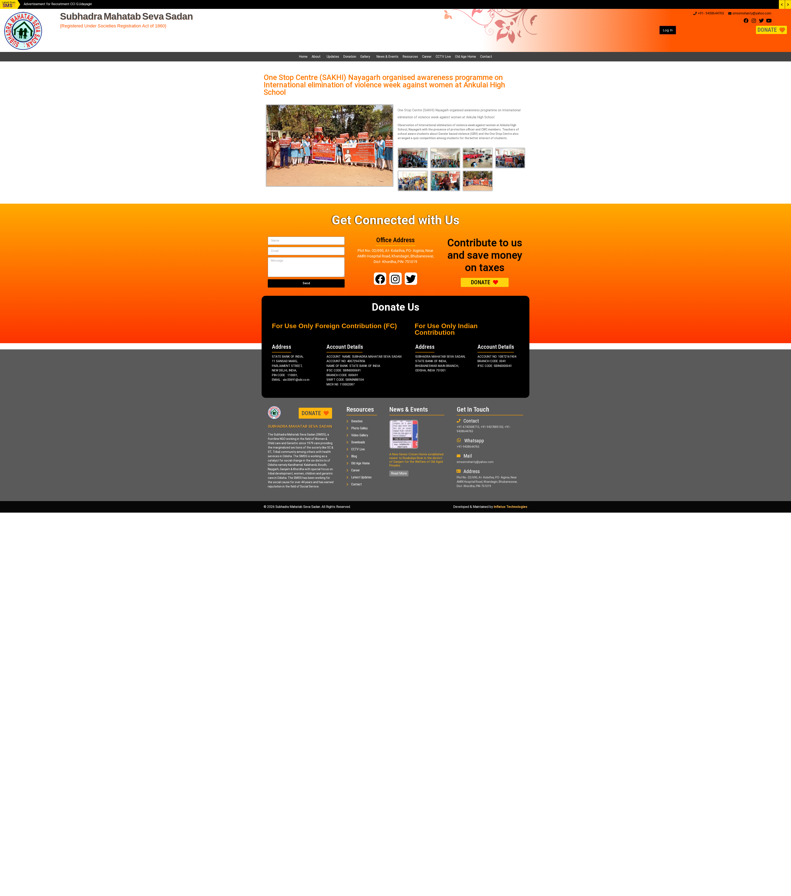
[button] (667, 30)
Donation (349, 57)
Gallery (365, 57)
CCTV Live (443, 57)
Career (427, 57)
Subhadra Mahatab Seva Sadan (126, 16)
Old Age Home (465, 57)
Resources (410, 57)
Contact (486, 57)
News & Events (387, 57)
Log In (668, 30)
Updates (333, 57)
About (316, 57)
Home (303, 57)
